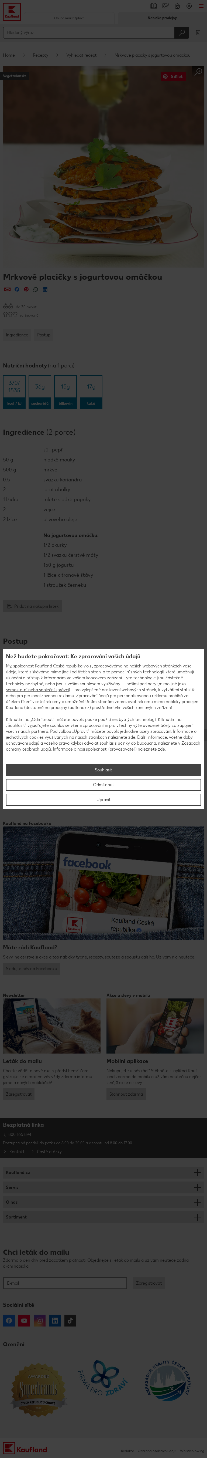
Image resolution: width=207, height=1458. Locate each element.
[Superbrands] (38, 1391)
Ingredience (17, 335)
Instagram (40, 1321)
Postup (43, 335)
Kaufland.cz (18, 1172)
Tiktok (70, 1321)
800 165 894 (20, 1134)
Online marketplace (69, 18)
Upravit (103, 799)
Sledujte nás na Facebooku (31, 968)
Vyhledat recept (81, 55)
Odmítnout (103, 784)
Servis (12, 1187)
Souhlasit (103, 769)
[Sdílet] (7, 289)
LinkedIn (55, 1321)
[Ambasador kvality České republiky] (168, 1391)
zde (131, 737)
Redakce (127, 1451)
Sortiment (16, 1217)
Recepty (40, 55)
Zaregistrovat (19, 1094)
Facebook (9, 1321)
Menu (201, 6)
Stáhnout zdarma (126, 1094)
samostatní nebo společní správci (37, 689)
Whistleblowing (192, 1451)
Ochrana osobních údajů (157, 1451)
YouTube (24, 1321)
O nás (12, 1202)
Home (9, 55)
